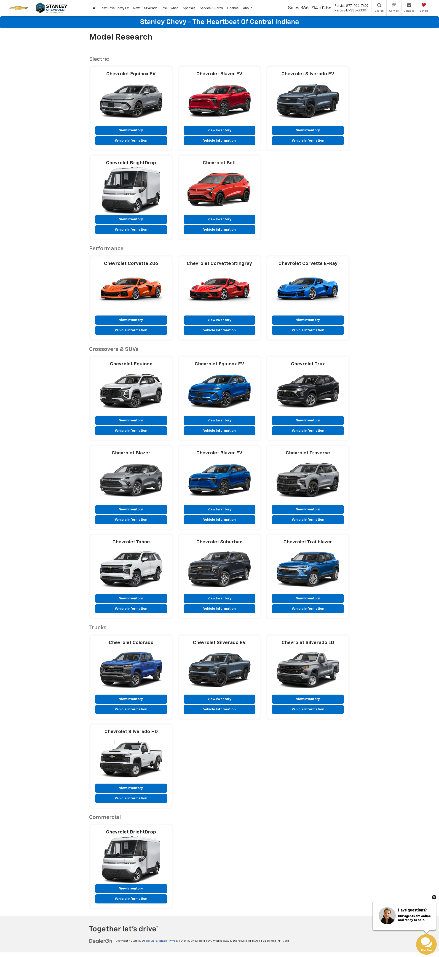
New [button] (136, 8)
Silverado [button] (151, 8)
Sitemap (161, 941)
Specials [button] (189, 8)
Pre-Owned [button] (170, 8)
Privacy (173, 941)
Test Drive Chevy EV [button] (114, 8)
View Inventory (131, 130)
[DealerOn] (100, 940)
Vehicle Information (131, 140)
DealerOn (148, 941)
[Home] (94, 8)
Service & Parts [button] (211, 8)
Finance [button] (233, 8)
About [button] (247, 8)
